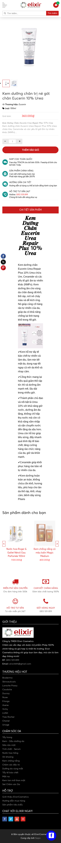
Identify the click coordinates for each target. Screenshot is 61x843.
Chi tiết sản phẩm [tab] (30, 209)
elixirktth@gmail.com (20, 663)
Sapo (38, 838)
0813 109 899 (22, 194)
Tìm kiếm (52, 13)
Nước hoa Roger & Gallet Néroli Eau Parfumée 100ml (16, 552)
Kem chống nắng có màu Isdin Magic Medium (45, 552)
